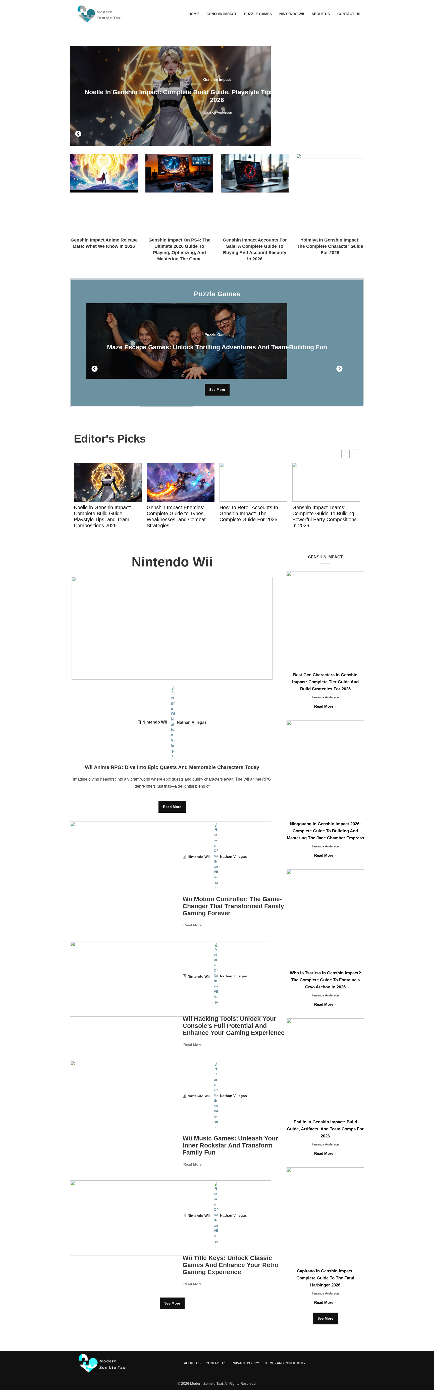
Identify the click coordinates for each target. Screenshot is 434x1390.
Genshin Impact (221, 14)
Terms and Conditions (284, 1363)
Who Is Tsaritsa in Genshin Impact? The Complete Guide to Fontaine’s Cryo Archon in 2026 (325, 980)
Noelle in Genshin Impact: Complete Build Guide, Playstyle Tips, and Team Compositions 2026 (102, 516)
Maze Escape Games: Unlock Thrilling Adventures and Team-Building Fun (217, 347)
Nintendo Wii (291, 14)
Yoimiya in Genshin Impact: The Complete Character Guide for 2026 (330, 246)
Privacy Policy (245, 1363)
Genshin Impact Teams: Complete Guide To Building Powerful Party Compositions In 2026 (324, 516)
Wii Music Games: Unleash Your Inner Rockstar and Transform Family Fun (230, 1145)
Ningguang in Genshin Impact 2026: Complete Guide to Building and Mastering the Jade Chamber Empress (325, 831)
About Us (320, 14)
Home (193, 14)
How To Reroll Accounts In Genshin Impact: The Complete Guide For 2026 (249, 513)
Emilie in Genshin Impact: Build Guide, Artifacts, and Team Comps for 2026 (325, 1129)
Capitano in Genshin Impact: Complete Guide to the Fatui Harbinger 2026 (325, 1278)
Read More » (325, 706)
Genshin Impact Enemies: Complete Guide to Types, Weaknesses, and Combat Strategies (176, 516)
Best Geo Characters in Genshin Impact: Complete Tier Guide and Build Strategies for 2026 (325, 682)
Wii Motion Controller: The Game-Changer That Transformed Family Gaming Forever (233, 906)
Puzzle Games (258, 14)
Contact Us (348, 14)
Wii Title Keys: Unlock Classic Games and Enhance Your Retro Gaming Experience (231, 1264)
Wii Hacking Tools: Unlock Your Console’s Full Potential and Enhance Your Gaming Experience (234, 1025)
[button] (78, 134)
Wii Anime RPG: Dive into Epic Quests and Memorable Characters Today (172, 767)
